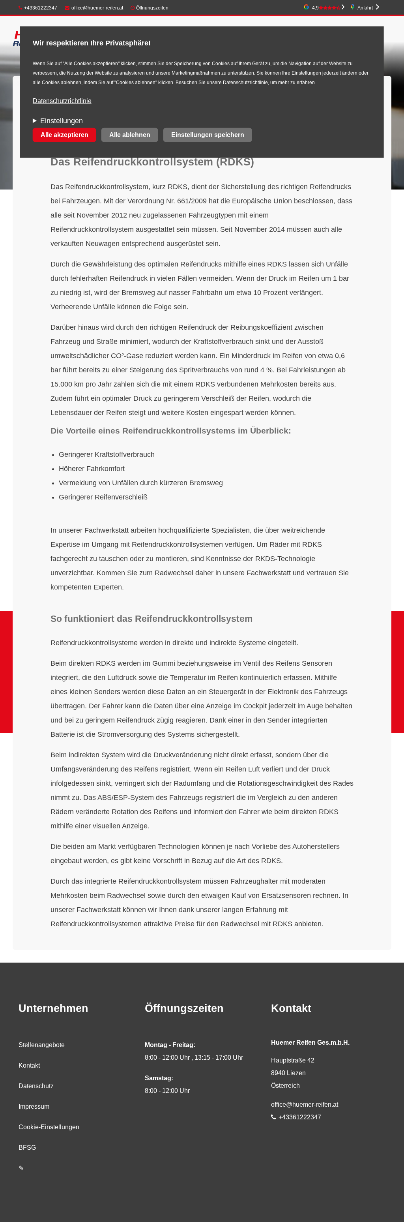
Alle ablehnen (129, 134)
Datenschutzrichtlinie (62, 101)
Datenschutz (36, 1086)
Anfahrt (365, 8)
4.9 (315, 8)
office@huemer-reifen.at (97, 8)
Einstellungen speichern (207, 134)
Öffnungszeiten (152, 8)
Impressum (34, 1106)
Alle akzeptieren (64, 134)
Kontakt (29, 1065)
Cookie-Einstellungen (49, 1127)
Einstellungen (61, 121)
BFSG (27, 1147)
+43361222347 (40, 8)
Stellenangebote (42, 1045)
